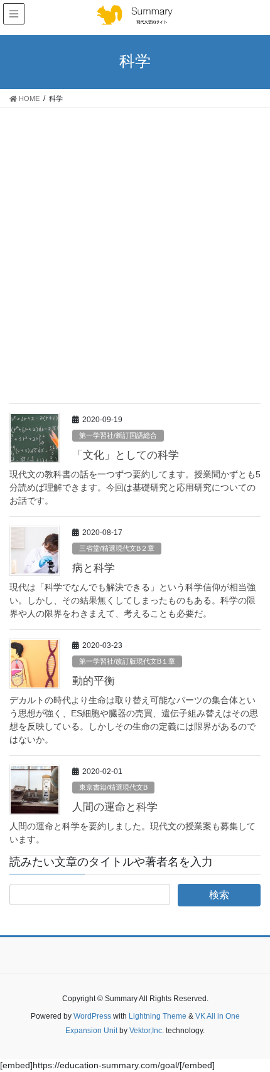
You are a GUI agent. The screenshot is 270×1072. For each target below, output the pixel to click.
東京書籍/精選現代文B (113, 787)
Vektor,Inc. (146, 1030)
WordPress (92, 1016)
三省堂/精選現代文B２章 (116, 548)
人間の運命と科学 (115, 807)
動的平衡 (93, 681)
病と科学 (93, 568)
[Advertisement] (135, 249)
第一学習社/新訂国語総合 (118, 435)
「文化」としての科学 (125, 455)
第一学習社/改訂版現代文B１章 (127, 661)
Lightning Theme (157, 1016)
